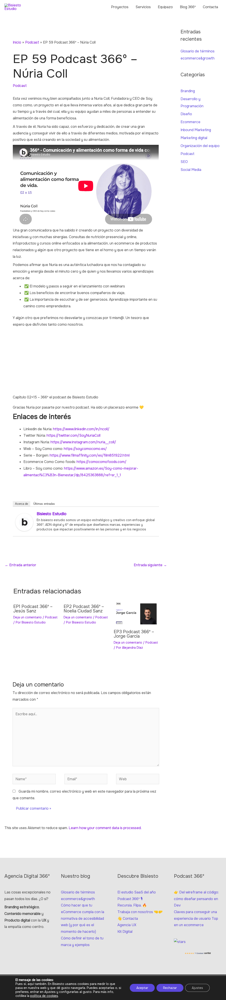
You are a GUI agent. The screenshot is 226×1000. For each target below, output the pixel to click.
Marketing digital (194, 138)
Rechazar (170, 988)
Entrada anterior (20, 565)
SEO (184, 161)
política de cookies (44, 996)
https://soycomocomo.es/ (85, 448)
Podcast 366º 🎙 (130, 899)
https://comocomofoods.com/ (101, 461)
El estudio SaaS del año (136, 892)
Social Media (191, 169)
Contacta (210, 7)
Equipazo (165, 7)
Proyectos (119, 7)
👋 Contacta (127, 918)
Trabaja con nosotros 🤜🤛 (140, 912)
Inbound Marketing (196, 130)
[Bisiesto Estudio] (24, 522)
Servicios (143, 7)
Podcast (20, 85)
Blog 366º (188, 7)
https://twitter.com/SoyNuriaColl (73, 435)
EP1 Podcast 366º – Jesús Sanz (33, 609)
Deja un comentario (27, 617)
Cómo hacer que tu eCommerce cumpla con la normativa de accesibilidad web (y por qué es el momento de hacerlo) (82, 918)
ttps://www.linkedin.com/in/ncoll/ (82, 429)
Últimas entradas (44, 503)
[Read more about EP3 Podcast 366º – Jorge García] (136, 613)
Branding (188, 91)
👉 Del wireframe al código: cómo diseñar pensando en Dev (196, 899)
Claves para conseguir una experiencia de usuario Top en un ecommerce (196, 918)
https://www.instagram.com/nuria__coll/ (83, 442)
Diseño (186, 114)
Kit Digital (124, 931)
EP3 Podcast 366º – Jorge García (134, 634)
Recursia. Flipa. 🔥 (132, 905)
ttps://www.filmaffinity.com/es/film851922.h (88, 455)
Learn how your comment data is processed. (105, 828)
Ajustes (197, 988)
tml (127, 455)
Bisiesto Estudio (51, 513)
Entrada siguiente (150, 565)
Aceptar (142, 988)
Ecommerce (190, 122)
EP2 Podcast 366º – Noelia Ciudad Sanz (84, 609)
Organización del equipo (200, 145)
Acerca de (21, 503)
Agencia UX (126, 925)
